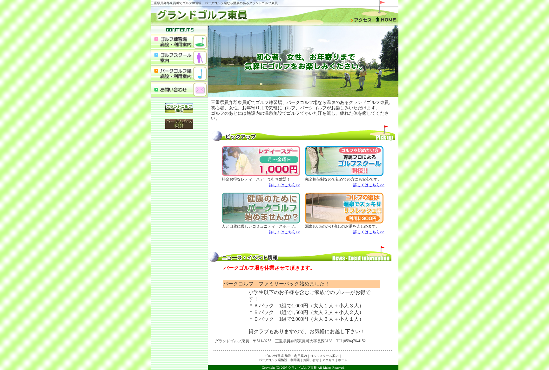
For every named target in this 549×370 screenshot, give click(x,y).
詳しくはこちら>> (284, 185)
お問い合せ (311, 360)
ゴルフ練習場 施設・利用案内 (286, 356)
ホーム (343, 360)
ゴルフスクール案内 (324, 356)
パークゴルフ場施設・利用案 (279, 360)
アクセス (328, 360)
